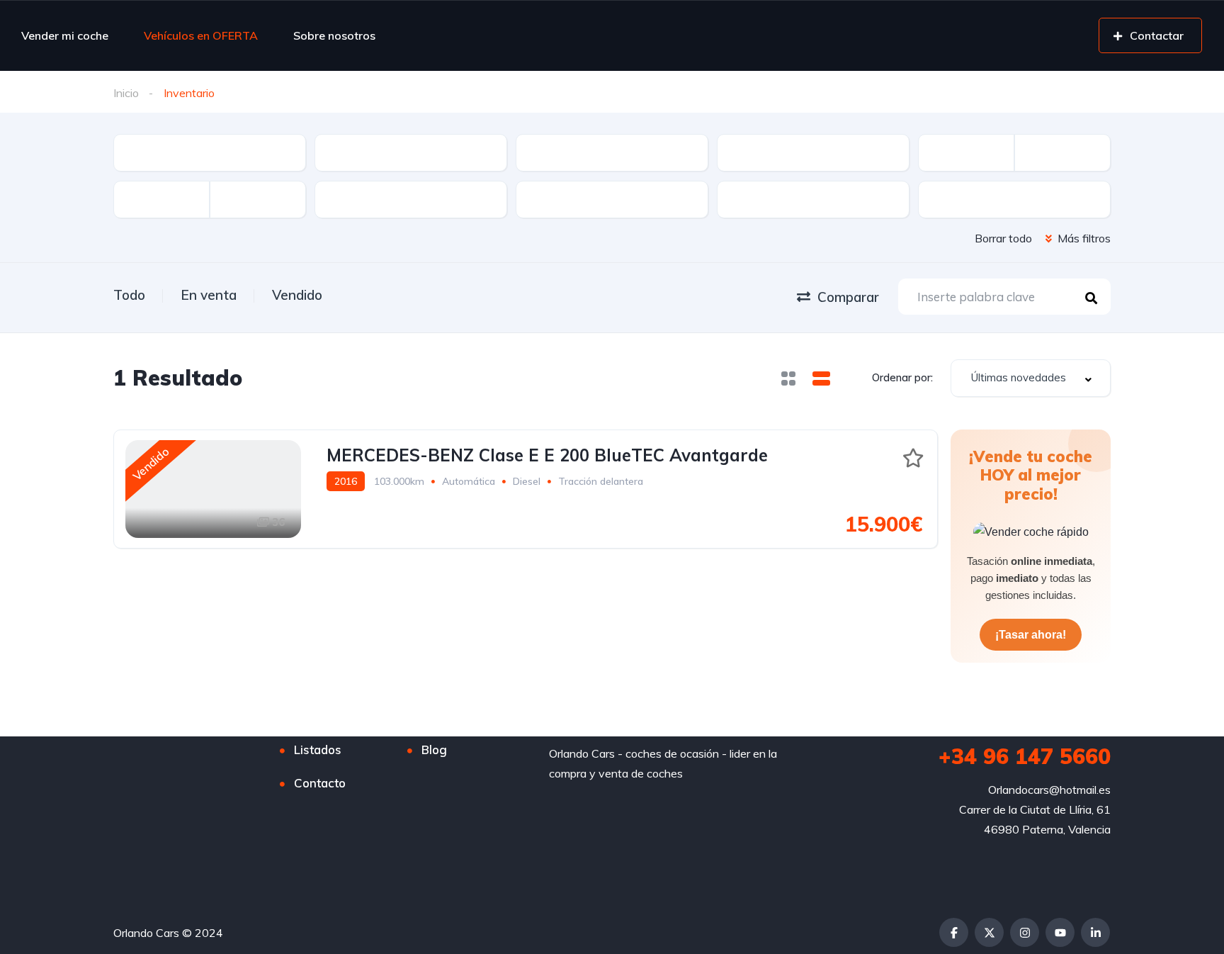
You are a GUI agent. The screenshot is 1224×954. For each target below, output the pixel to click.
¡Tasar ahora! (1030, 635)
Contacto (320, 782)
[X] (989, 932)
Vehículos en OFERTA (201, 35)
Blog (434, 749)
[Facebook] (953, 932)
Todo (129, 294)
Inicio (126, 93)
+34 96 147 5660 (1025, 756)
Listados (317, 749)
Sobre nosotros (334, 35)
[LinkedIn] (1095, 932)
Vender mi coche (64, 35)
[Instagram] (1024, 932)
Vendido (297, 294)
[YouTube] (1060, 932)
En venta (209, 294)
